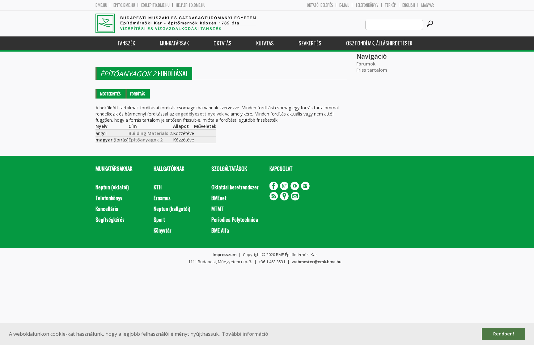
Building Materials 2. (151, 133)
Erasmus (162, 198)
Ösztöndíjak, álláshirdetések (379, 43)
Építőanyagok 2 (146, 140)
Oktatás (222, 43)
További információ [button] (245, 333)
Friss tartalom (371, 70)
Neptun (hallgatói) (172, 208)
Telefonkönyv (367, 5)
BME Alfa (220, 230)
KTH (158, 187)
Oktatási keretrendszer (235, 187)
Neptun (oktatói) (112, 187)
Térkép (390, 5)
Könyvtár (163, 230)
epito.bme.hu (124, 5)
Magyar (427, 5)
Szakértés (310, 43)
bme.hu (101, 5)
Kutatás (265, 43)
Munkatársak (174, 43)
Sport (159, 219)
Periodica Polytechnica (234, 219)
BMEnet (219, 198)
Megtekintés (110, 93)
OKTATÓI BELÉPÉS (320, 5)
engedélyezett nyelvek (199, 114)
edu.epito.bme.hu (155, 5)
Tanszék (126, 43)
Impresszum (224, 254)
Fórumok (365, 64)
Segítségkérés (110, 219)
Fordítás (137, 93)
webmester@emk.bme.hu (316, 261)
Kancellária (106, 208)
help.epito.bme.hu (191, 5)
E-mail (344, 5)
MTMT (217, 208)
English (408, 5)
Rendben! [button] (503, 334)
